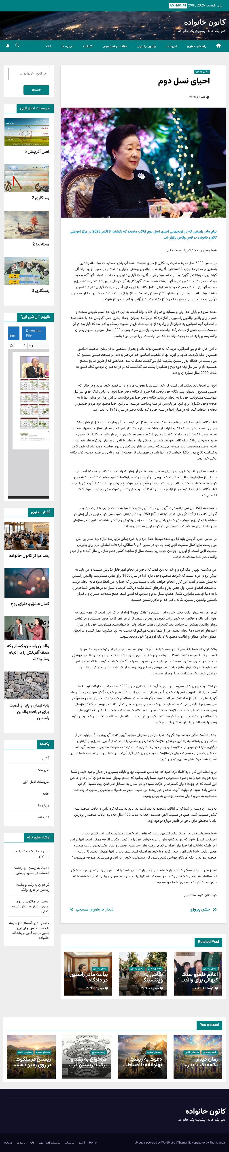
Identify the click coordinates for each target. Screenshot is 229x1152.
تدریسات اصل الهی (36, 782)
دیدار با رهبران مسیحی (94, 909)
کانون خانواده (205, 22)
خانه (49, 46)
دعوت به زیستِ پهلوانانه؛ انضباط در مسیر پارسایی (31, 870)
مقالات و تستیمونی (115, 46)
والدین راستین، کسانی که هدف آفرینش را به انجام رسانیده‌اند (28, 652)
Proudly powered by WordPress (156, 1143)
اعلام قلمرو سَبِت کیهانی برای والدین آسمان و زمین (198, 980)
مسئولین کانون (192, 1052)
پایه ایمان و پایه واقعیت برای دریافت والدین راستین (29, 712)
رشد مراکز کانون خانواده (29, 555)
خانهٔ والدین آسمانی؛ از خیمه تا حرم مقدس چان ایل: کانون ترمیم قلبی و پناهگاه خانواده (29, 931)
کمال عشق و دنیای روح (30, 604)
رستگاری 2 (40, 198)
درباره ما (67, 46)
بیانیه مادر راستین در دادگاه (89, 977)
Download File (33, 333)
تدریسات (171, 46)
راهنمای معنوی (196, 46)
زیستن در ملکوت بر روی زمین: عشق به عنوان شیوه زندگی (30, 906)
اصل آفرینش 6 (36, 151)
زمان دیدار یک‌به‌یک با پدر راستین (31, 854)
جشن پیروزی (200, 909)
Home (93, 1143)
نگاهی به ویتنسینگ (152, 977)
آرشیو (45, 758)
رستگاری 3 (40, 290)
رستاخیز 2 (40, 244)
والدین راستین (146, 46)
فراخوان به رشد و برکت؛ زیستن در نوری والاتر (32, 887)
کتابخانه (88, 46)
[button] (17, 46)
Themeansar (218, 1143)
